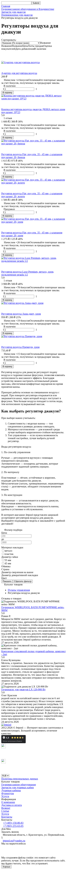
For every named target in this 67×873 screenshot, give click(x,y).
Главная (5, 6)
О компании (8, 802)
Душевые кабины (11, 790)
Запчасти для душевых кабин (17, 787)
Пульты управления (19, 590)
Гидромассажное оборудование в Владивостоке (27, 9)
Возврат (5, 808)
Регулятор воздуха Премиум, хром (20, 347)
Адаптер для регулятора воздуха (19, 73)
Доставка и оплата (11, 805)
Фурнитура (7, 793)
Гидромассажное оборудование (18, 784)
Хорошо (6, 866)
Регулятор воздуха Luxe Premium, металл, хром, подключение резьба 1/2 (27, 273)
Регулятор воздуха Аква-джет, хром (21, 313)
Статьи (5, 811)
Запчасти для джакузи (13, 12)
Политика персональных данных (19, 778)
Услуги (5, 796)
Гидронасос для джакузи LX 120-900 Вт (23, 689)
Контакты (6, 816)
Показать (7, 581)
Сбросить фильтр (22, 581)
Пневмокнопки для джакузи (17, 15)
